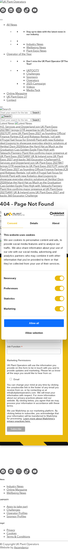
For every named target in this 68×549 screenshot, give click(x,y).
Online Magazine (17, 93)
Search (36, 112)
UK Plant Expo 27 (17, 96)
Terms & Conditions (18, 536)
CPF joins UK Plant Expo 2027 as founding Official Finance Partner (34, 167)
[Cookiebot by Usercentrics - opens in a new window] (49, 214)
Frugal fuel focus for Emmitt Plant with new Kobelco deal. (31, 174)
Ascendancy (21, 547)
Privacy (11, 530)
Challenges (33, 73)
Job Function (14, 346)
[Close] (1, 106)
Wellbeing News (36, 47)
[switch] (59, 288)
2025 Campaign (36, 83)
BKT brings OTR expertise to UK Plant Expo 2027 (32, 164)
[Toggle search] (6, 116)
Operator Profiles (17, 513)
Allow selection (34, 332)
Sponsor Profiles (16, 516)
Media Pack (33, 90)
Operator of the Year (19, 54)
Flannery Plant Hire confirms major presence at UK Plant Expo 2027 (31, 189)
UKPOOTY (32, 70)
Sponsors (32, 77)
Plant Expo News (36, 50)
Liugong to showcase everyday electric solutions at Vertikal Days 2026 (31, 179)
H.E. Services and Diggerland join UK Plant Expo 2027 (30, 161)
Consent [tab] (12, 223)
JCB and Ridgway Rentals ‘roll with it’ (34, 171)
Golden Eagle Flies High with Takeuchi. (29, 185)
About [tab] (55, 223)
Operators (32, 80)
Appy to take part (17, 506)
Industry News (34, 44)
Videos (30, 86)
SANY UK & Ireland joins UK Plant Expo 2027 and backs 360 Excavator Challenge (31, 158)
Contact (11, 100)
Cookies (12, 533)
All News (12, 24)
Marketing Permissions (19, 360)
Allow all (34, 323)
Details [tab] (34, 223)
